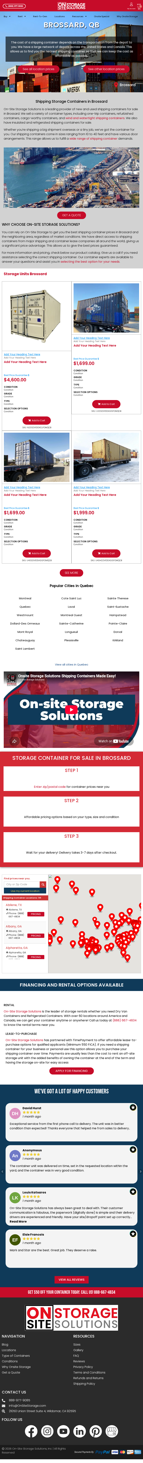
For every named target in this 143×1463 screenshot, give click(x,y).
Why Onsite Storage (127, 16)
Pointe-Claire (118, 623)
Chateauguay (25, 640)
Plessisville (71, 640)
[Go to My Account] (131, 4)
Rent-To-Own (40, 16)
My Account (131, 9)
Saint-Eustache (118, 607)
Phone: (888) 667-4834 (16, 915)
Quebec (25, 607)
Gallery (78, 1350)
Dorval (118, 632)
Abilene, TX (14, 905)
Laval (71, 607)
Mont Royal (25, 632)
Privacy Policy (83, 1367)
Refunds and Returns (88, 1378)
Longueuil (71, 632)
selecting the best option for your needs (90, 261)
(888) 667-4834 (125, 1020)
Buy (5, 16)
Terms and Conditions (89, 1372)
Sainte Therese (117, 598)
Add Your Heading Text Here (22, 354)
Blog (5, 1344)
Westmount (25, 615)
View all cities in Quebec (71, 664)
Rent (20, 16)
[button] (37, 420)
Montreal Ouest (71, 615)
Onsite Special (101, 16)
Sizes (76, 1344)
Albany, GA (14, 926)
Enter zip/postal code (50, 787)
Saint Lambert (25, 649)
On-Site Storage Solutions (22, 1011)
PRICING (36, 914)
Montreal (25, 598)
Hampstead (117, 615)
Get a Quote (11, 1372)
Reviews (79, 1361)
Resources (77, 16)
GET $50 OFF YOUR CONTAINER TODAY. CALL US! (71, 1292)
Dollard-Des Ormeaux (25, 623)
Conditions (10, 1361)
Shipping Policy (84, 1384)
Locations (60, 16)
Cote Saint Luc (71, 598)
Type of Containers (16, 1356)
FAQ (76, 1356)
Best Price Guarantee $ (16, 375)
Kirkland (118, 640)
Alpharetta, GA (17, 948)
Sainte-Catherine (71, 623)
